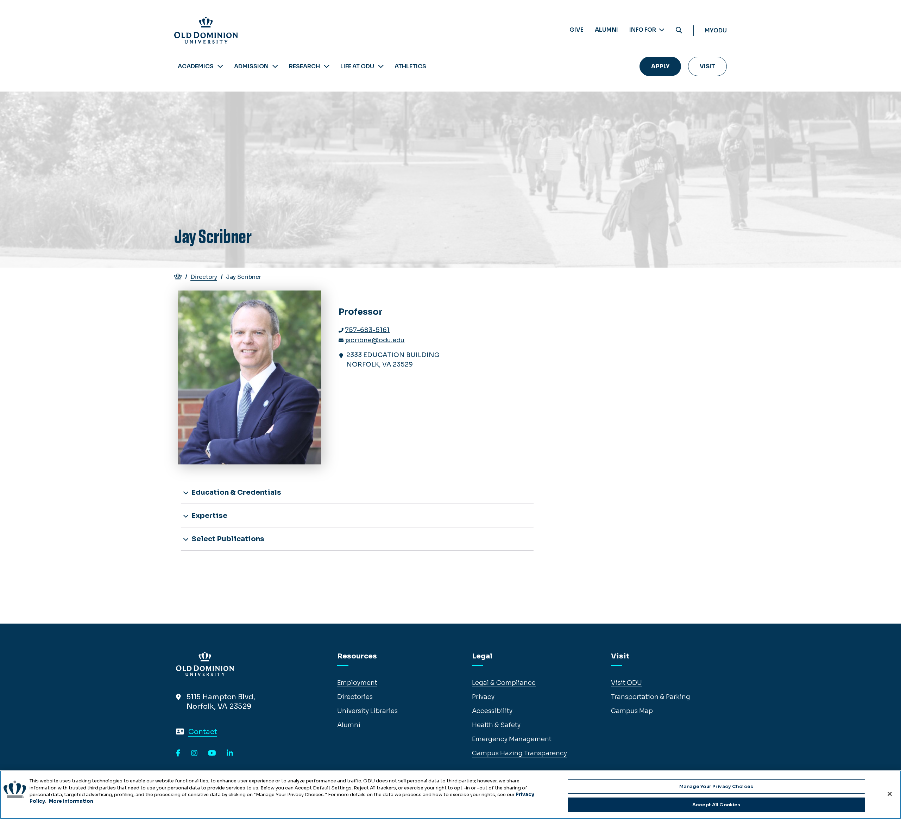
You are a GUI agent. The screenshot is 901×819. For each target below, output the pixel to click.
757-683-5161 (367, 330)
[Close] (889, 793)
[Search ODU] (679, 30)
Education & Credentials (235, 492)
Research (304, 66)
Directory (203, 277)
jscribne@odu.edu (374, 340)
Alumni (606, 29)
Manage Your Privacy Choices (716, 786)
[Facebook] (178, 753)
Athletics (410, 66)
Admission (251, 66)
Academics (196, 66)
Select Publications (227, 538)
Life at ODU (357, 66)
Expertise (208, 515)
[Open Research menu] (326, 66)
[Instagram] (194, 753)
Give (576, 29)
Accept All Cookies (716, 804)
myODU (716, 30)
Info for (643, 29)
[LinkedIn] (230, 753)
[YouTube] (212, 753)
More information (71, 801)
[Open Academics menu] (220, 66)
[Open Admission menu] (275, 66)
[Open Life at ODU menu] (381, 66)
